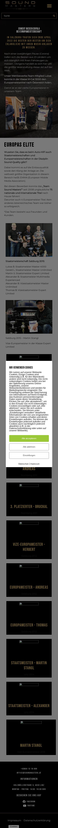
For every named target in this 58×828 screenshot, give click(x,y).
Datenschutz (23, 464)
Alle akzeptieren (29, 438)
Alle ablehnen (29, 447)
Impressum (35, 464)
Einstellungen (29, 455)
